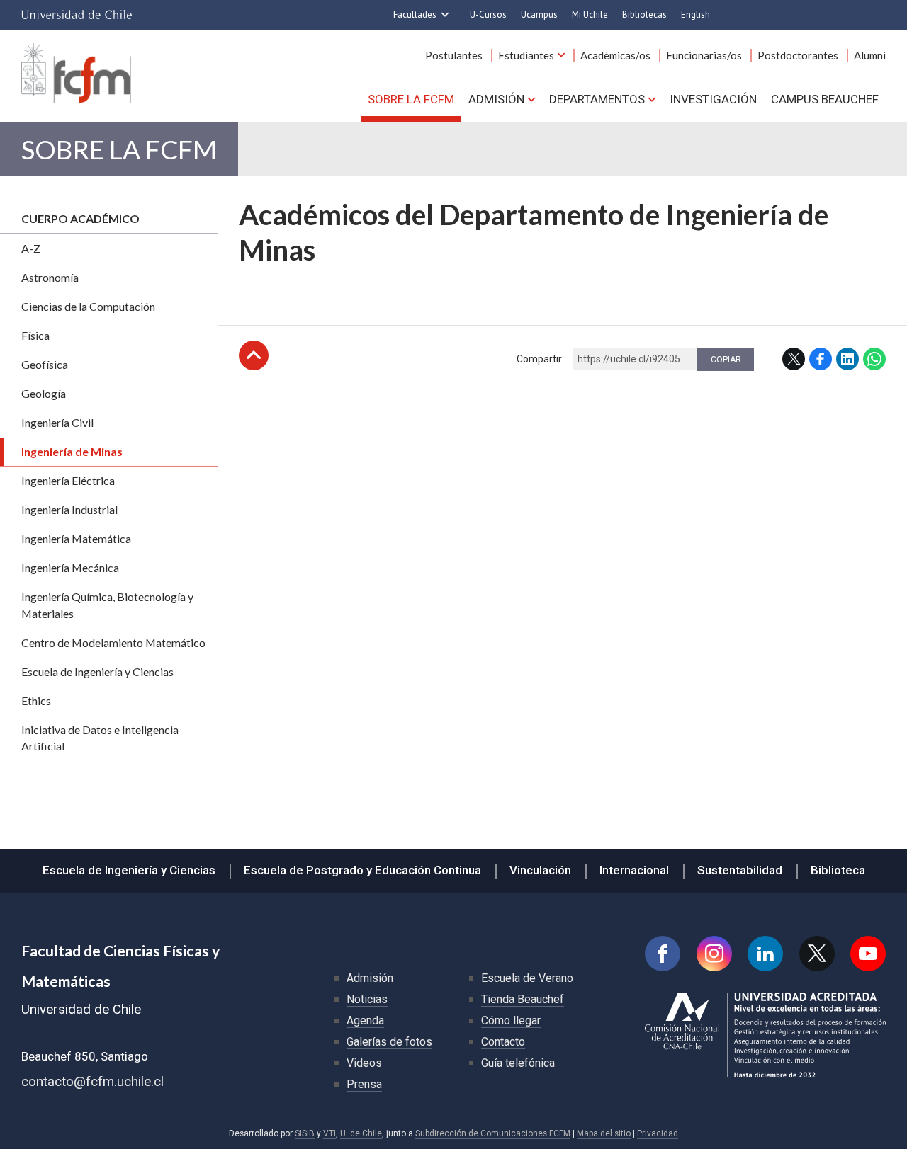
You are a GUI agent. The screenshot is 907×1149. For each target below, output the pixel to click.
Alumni (870, 55)
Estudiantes (526, 55)
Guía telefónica (518, 1063)
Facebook (820, 359)
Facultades (414, 14)
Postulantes (454, 55)
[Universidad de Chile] (76, 15)
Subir (254, 355)
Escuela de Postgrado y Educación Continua (362, 870)
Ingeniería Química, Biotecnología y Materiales (107, 605)
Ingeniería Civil (57, 422)
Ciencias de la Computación (88, 306)
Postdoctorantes (797, 55)
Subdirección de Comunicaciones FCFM (492, 1133)
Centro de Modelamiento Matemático (113, 642)
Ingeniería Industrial (69, 509)
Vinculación (540, 870)
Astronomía (50, 277)
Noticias (367, 999)
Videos (364, 1063)
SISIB (305, 1133)
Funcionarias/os (704, 55)
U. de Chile (361, 1133)
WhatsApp (874, 359)
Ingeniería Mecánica (70, 567)
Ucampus (539, 14)
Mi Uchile (590, 14)
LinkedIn (847, 359)
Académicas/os (615, 55)
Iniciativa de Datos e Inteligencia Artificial (100, 738)
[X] (817, 953)
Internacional (634, 870)
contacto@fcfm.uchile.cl (92, 1081)
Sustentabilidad (739, 870)
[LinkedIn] (765, 953)
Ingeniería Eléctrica (68, 480)
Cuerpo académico (80, 218)
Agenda (365, 1020)
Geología (43, 393)
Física (35, 335)
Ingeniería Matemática (76, 538)
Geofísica (44, 364)
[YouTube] (868, 953)
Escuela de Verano (527, 978)
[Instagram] (714, 953)
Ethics (36, 700)
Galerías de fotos (389, 1041)
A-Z (30, 248)
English (695, 14)
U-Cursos (488, 14)
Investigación (713, 99)
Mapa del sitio (604, 1133)
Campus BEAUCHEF (825, 99)
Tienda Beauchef (522, 999)
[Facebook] (662, 953)
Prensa (364, 1084)
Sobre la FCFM (411, 99)
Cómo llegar (511, 1020)
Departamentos (597, 99)
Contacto (503, 1041)
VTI (329, 1133)
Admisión (496, 99)
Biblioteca (838, 870)
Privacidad (657, 1133)
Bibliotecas (644, 14)
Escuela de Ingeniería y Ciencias (97, 671)
